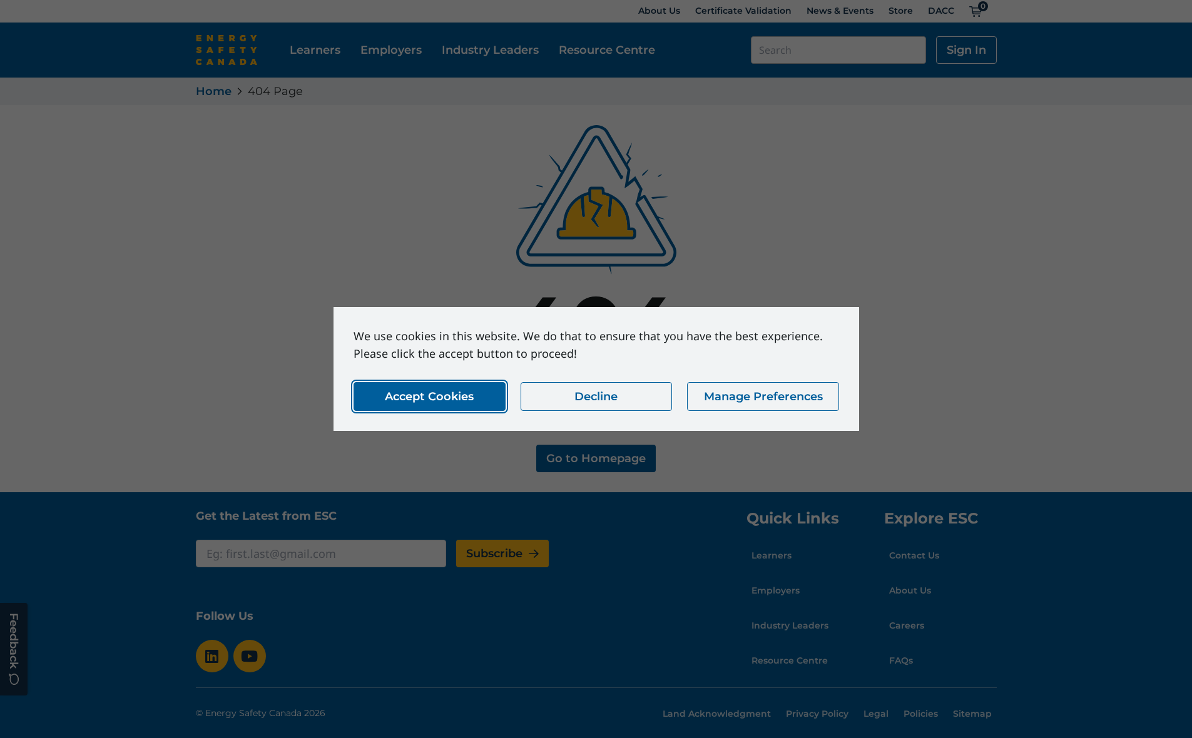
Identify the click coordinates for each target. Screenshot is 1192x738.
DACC (941, 10)
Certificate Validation (743, 10)
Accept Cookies (429, 396)
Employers (391, 50)
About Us (659, 10)
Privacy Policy (817, 713)
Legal (876, 713)
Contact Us (914, 555)
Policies (921, 713)
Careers (906, 625)
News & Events (840, 10)
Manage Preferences (762, 396)
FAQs (901, 660)
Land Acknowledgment (717, 713)
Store (901, 10)
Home (214, 91)
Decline (596, 396)
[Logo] (226, 50)
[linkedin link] (212, 656)
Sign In (966, 50)
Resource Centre (607, 50)
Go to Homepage (596, 458)
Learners (315, 50)
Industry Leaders (490, 50)
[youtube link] (249, 656)
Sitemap (972, 713)
